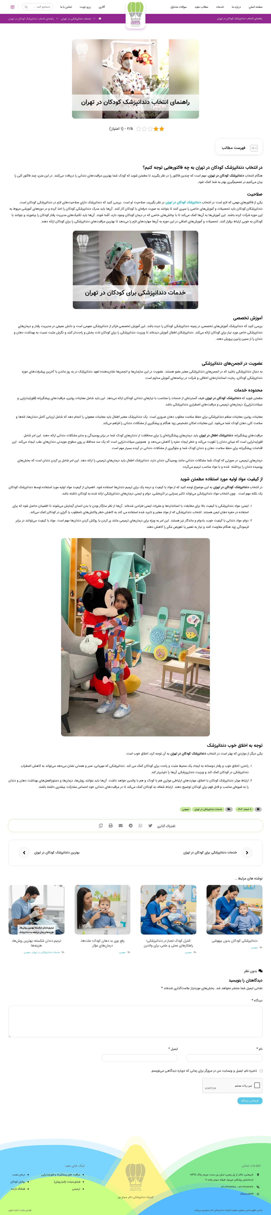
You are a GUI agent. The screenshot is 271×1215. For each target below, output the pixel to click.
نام (259, 1048)
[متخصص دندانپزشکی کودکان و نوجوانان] (135, 15)
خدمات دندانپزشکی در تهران (208, 809)
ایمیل (173, 1048)
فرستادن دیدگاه (250, 1101)
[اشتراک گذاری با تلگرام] (131, 826)
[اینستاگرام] (12, 7)
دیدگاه (257, 1000)
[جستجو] (27, 7)
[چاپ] (111, 826)
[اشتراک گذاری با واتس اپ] (140, 826)
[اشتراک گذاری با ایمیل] (121, 826)
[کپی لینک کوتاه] (101, 826)
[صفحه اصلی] (99, 19)
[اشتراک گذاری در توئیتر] (150, 826)
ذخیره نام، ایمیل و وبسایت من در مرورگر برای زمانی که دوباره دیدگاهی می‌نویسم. (204, 1070)
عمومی (185, 809)
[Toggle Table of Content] (252, 148)
